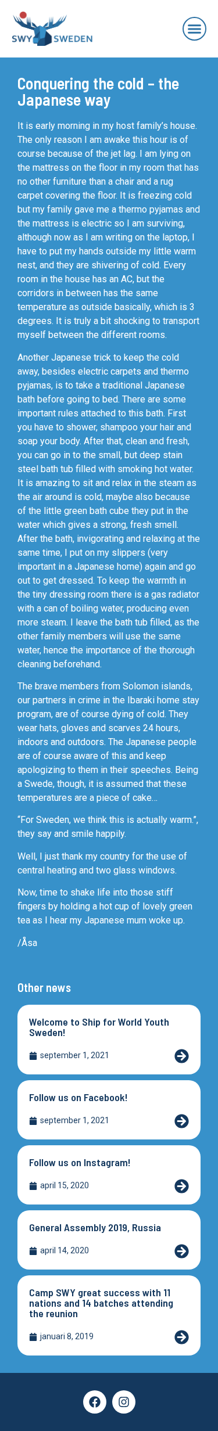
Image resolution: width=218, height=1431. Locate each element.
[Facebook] (94, 1402)
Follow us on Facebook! (78, 1097)
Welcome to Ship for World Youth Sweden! (99, 1026)
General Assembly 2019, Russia (95, 1227)
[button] (195, 29)
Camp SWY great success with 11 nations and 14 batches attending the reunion (101, 1302)
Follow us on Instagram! (80, 1162)
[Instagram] (123, 1402)
